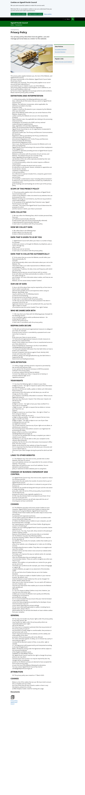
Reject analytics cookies (35, 14)
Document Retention (60, 52)
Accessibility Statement (60, 49)
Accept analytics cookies (18, 14)
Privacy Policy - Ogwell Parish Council (14, 702)
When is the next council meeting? (63, 62)
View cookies (48, 14)
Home (12, 25)
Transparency (18, 25)
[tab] (67, 19)
